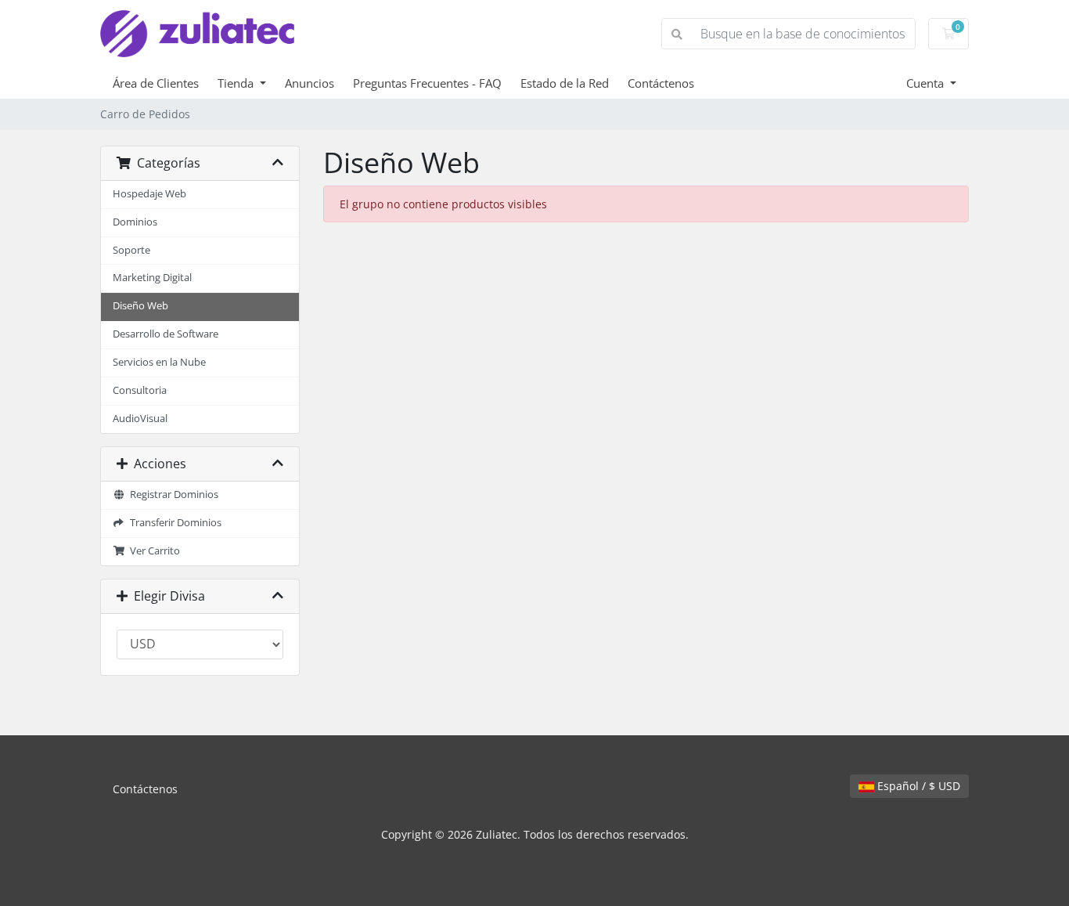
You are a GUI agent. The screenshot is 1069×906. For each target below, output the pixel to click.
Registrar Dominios (171, 494)
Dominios (135, 222)
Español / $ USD (917, 785)
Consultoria (140, 390)
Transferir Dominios (173, 522)
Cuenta (926, 83)
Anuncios (309, 83)
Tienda (237, 83)
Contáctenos (661, 83)
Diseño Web (140, 305)
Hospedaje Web (149, 193)
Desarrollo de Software (165, 334)
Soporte (131, 250)
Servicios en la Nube (159, 362)
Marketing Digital (152, 277)
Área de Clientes (156, 83)
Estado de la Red (564, 83)
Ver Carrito (152, 551)
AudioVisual (140, 418)
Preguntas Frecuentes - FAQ (427, 83)
